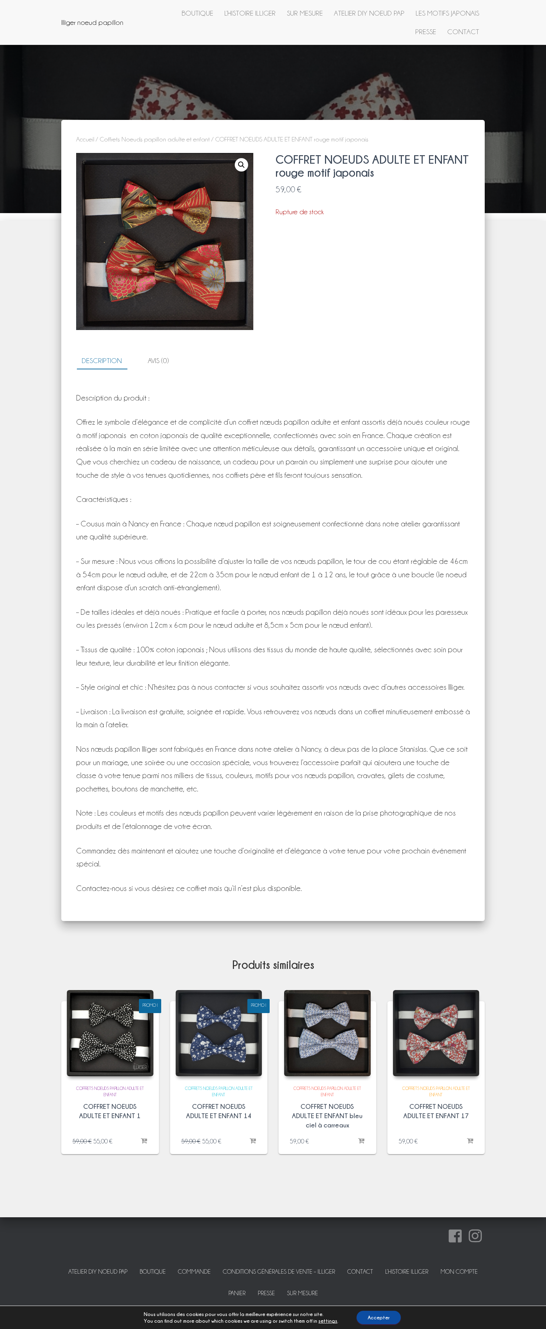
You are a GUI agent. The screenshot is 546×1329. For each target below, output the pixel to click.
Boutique (197, 13)
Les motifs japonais (447, 13)
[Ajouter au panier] (144, 1141)
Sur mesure (305, 13)
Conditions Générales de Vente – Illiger (279, 1271)
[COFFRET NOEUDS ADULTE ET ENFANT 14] (219, 1033)
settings (327, 1320)
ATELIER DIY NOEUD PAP (369, 13)
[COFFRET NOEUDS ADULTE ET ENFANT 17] (436, 1033)
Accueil (85, 139)
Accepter (379, 1317)
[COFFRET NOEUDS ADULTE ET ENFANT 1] (110, 1033)
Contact (463, 31)
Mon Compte (459, 1271)
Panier (237, 1293)
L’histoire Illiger (250, 13)
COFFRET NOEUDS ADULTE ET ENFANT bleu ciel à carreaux (327, 1116)
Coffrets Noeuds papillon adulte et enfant (155, 139)
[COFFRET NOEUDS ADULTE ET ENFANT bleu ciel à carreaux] (327, 1033)
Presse (425, 31)
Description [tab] (102, 360)
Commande (194, 1271)
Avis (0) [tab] (158, 360)
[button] (241, 165)
